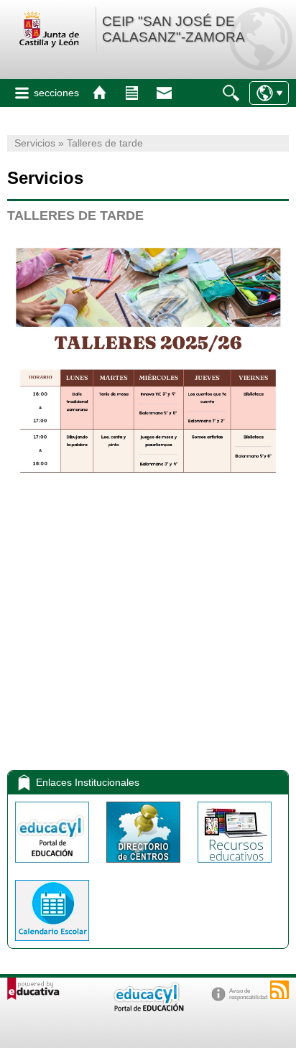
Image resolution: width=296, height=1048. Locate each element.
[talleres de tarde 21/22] (148, 700)
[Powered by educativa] (33, 989)
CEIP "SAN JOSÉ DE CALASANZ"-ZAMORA (173, 29)
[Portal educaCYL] (53, 866)
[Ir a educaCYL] (148, 1008)
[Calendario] (52, 944)
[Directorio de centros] (144, 866)
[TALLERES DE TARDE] (148, 505)
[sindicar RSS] (279, 989)
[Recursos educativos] (234, 866)
